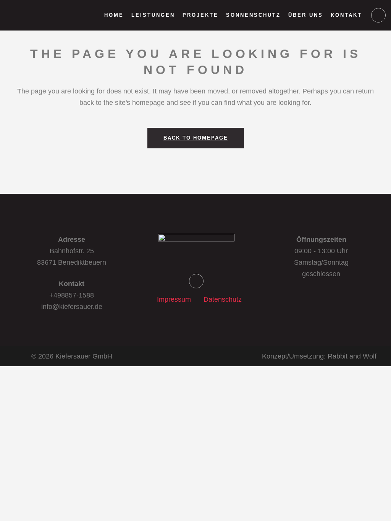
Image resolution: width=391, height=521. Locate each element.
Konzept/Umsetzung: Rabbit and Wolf (319, 356)
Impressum (174, 299)
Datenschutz (223, 299)
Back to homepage (195, 138)
